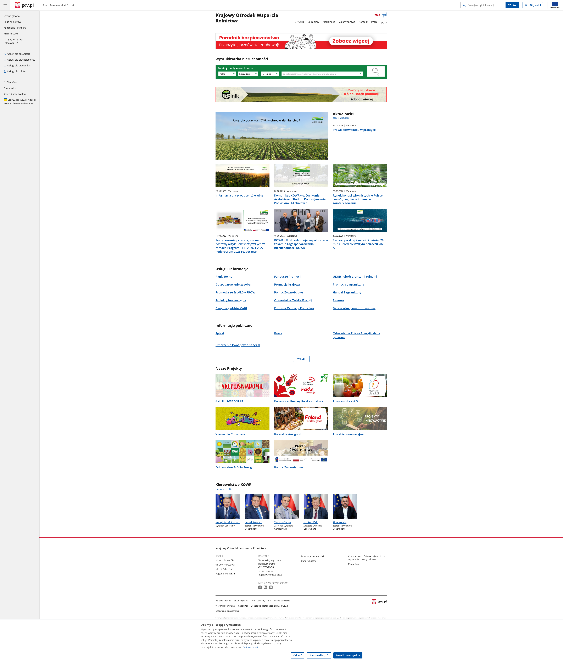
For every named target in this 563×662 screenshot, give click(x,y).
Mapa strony (354, 564)
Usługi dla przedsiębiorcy (21, 59)
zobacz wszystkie (341, 117)
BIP (269, 600)
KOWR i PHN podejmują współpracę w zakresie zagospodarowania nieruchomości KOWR (301, 244)
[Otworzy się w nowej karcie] (260, 587)
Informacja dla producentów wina (239, 195)
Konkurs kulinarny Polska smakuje (298, 401)
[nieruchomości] (301, 41)
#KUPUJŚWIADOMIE (229, 401)
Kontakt (363, 21)
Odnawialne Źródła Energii (234, 467)
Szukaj (512, 5)
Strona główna (15, 16)
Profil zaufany (10, 82)
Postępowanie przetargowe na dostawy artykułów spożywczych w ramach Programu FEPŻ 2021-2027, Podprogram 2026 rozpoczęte (240, 246)
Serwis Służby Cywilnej (15, 94)
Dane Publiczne (308, 560)
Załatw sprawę (347, 21)
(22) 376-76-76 (266, 567)
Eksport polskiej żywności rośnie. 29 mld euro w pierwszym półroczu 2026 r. (359, 244)
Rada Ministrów (12, 21)
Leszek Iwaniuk (253, 522)
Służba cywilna (241, 600)
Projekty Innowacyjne (348, 434)
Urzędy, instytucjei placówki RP (13, 41)
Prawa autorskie (282, 600)
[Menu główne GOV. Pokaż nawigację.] (5, 5)
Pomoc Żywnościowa (288, 467)
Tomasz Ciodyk (282, 522)
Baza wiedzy (10, 88)
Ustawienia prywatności (227, 610)
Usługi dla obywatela (18, 53)
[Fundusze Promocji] (301, 94)
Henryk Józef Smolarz (228, 522)
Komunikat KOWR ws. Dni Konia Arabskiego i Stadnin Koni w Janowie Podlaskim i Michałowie (300, 199)
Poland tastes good (287, 434)
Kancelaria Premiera (15, 27)
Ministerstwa (11, 33)
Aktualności (329, 21)
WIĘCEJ (301, 358)
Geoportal (243, 605)
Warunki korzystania (225, 605)
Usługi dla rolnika (16, 71)
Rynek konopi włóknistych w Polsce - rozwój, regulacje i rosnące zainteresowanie (358, 199)
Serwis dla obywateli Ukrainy (20, 101)
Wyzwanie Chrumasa (231, 434)
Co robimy (313, 21)
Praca (374, 21)
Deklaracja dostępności (312, 556)
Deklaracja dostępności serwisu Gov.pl (270, 605)
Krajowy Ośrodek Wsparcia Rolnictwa (247, 18)
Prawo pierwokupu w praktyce (354, 130)
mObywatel (534, 5)
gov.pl (382, 605)
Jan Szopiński (310, 522)
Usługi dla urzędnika (18, 65)
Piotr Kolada (339, 522)
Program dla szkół (345, 401)
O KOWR (299, 21)
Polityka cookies (223, 600)
